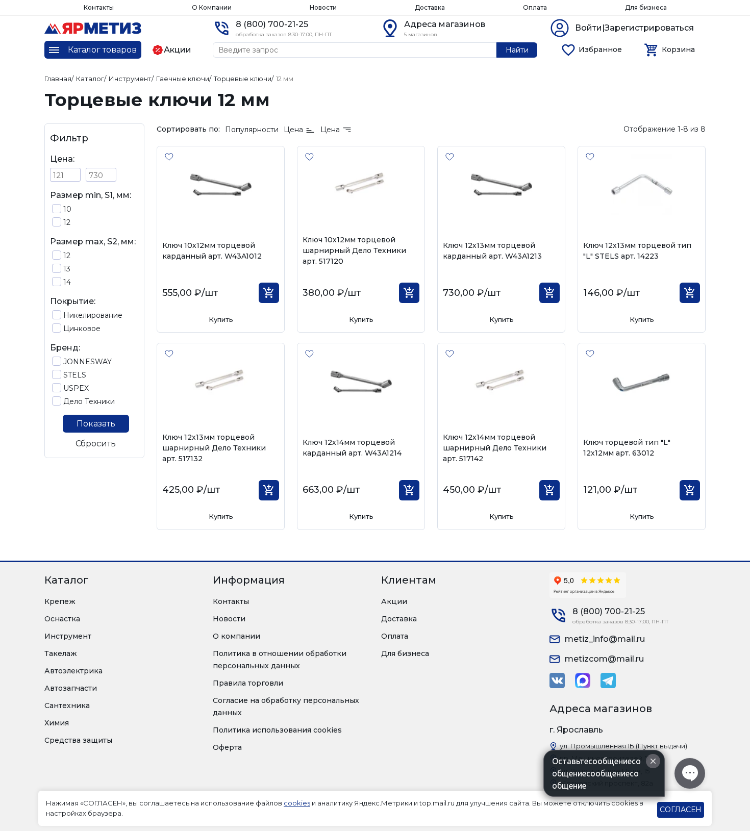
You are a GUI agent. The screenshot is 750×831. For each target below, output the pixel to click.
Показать (96, 424)
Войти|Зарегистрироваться (634, 28)
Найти (517, 50)
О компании (236, 636)
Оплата (535, 7)
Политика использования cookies (277, 730)
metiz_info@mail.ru (605, 639)
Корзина (678, 49)
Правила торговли (248, 683)
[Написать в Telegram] (608, 680)
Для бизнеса (646, 7)
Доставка (430, 7)
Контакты (99, 7)
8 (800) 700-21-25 (272, 24)
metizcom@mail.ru (604, 659)
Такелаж (60, 653)
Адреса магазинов (444, 24)
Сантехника (67, 705)
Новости (323, 7)
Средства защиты (78, 740)
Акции (394, 601)
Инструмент (67, 636)
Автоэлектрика (73, 670)
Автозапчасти (70, 688)
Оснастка (62, 618)
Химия (56, 722)
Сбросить (96, 443)
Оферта (227, 747)
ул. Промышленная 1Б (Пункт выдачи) (623, 746)
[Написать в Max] (582, 680)
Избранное (600, 49)
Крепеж (60, 601)
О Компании (212, 7)
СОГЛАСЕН (681, 809)
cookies (297, 803)
